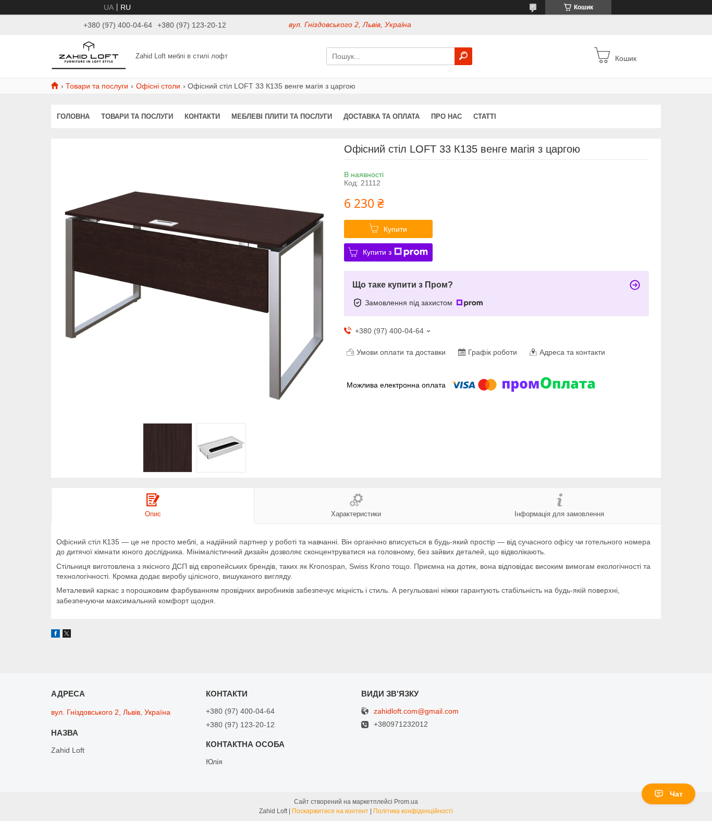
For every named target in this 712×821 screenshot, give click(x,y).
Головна (73, 116)
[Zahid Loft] (90, 56)
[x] (67, 635)
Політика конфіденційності (413, 811)
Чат (676, 794)
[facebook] (55, 635)
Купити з (377, 252)
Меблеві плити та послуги (281, 116)
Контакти (202, 116)
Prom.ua (406, 801)
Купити (395, 229)
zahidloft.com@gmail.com (416, 711)
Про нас (446, 116)
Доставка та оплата (381, 116)
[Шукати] (463, 56)
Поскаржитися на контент (330, 811)
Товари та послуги (97, 86)
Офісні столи (158, 86)
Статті (484, 116)
